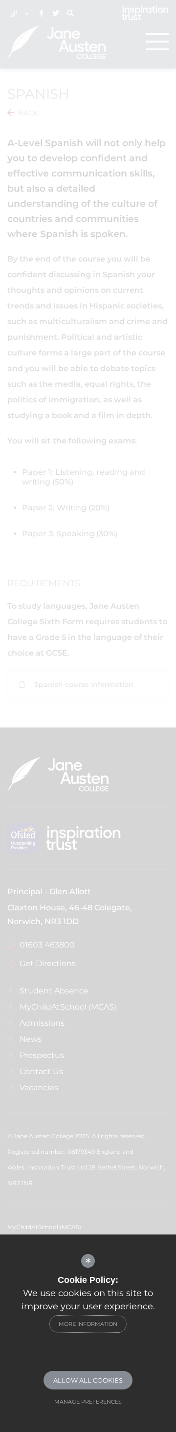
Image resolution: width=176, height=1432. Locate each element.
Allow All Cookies (88, 1380)
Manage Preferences (88, 1401)
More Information (88, 1324)
